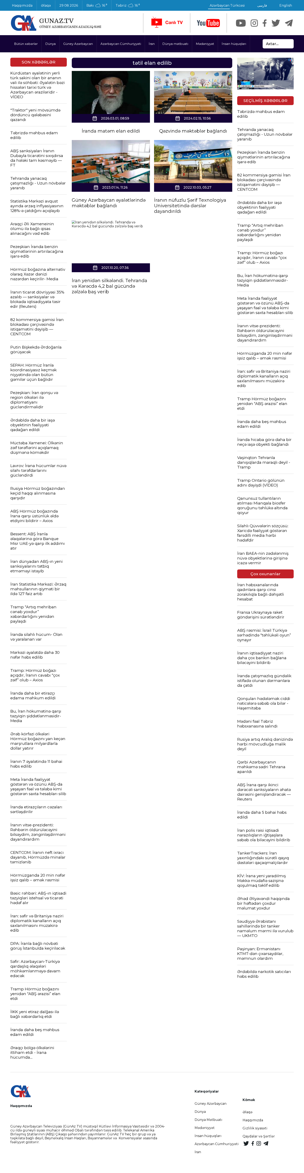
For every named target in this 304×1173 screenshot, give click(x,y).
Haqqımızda (22, 5)
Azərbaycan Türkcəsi (227, 5)
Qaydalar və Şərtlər (259, 1136)
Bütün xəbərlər (26, 44)
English (285, 5)
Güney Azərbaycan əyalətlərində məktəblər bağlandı (109, 202)
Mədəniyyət (205, 44)
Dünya (50, 44)
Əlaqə (46, 5)
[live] (166, 23)
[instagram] (254, 23)
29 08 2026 (68, 5)
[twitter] (275, 23)
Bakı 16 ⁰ (96, 6)
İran (152, 44)
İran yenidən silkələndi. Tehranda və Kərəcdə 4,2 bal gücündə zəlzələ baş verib (109, 286)
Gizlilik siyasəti (255, 1128)
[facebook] (264, 23)
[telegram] (289, 23)
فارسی (262, 5)
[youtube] (208, 23)
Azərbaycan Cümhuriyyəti (121, 44)
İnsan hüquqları (234, 44)
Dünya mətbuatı (175, 44)
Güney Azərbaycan (78, 44)
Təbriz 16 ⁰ (128, 6)
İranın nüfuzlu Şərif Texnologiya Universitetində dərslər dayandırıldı (190, 205)
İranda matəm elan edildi (111, 131)
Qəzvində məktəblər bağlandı (193, 131)
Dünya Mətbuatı (208, 1120)
